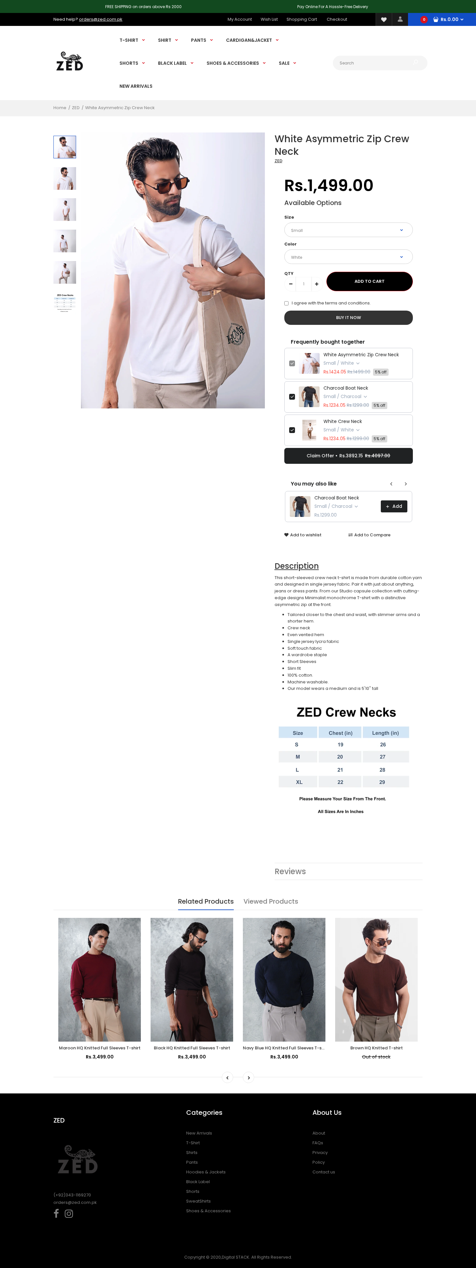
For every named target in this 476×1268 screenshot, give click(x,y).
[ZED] (69, 77)
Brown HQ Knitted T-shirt (376, 1048)
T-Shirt (193, 1143)
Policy (318, 1162)
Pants (192, 1162)
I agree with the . (331, 303)
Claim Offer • (348, 455)
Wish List (269, 19)
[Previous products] (391, 483)
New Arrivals (199, 1133)
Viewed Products (271, 901)
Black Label (198, 1182)
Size (289, 217)
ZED (278, 161)
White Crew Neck (342, 421)
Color (290, 244)
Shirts (192, 1152)
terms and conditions (347, 303)
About (318, 1133)
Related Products (206, 901)
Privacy (320, 1152)
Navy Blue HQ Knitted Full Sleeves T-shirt (286, 1048)
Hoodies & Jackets (206, 1172)
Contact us (323, 1172)
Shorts (192, 1191)
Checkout (337, 19)
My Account (240, 19)
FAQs (317, 1143)
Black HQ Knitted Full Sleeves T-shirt (192, 1048)
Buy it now (348, 317)
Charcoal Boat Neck (345, 388)
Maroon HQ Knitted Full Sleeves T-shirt (100, 1048)
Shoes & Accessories (208, 1211)
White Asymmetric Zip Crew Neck (361, 354)
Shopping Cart (302, 19)
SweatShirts (198, 1201)
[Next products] (406, 483)
